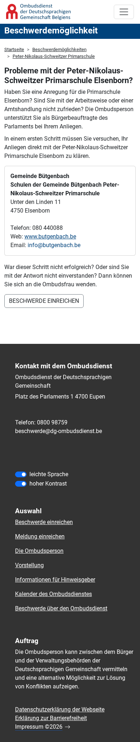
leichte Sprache (48, 474)
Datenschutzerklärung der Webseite (59, 709)
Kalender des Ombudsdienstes (53, 594)
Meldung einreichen (40, 536)
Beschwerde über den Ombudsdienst (61, 608)
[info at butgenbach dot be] (54, 245)
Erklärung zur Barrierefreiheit (51, 718)
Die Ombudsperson (39, 550)
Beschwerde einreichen (44, 522)
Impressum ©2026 (38, 726)
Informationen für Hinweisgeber (55, 579)
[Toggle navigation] (124, 12)
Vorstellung (29, 565)
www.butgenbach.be (50, 236)
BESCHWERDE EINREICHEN (44, 300)
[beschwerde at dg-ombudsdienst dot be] (58, 431)
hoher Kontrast (48, 483)
